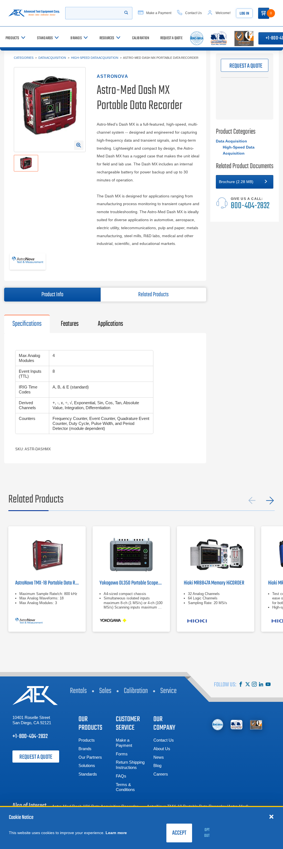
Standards (87, 774)
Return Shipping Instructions (130, 765)
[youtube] (268, 685)
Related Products (153, 294)
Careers (160, 774)
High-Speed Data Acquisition (94, 57)
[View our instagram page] (254, 685)
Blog (157, 765)
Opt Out (206, 833)
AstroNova (112, 76)
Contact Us (163, 740)
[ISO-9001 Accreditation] (256, 724)
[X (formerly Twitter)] (247, 685)
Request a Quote (35, 757)
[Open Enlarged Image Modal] (78, 145)
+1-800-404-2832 (30, 736)
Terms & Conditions (125, 787)
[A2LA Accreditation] (237, 724)
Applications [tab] (110, 323)
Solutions (86, 765)
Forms (122, 754)
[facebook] (240, 685)
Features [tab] (69, 323)
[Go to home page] (34, 13)
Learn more (116, 833)
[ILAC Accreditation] (217, 724)
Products (86, 740)
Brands (84, 748)
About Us (161, 748)
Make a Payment (124, 743)
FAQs (121, 776)
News (158, 757)
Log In (244, 13)
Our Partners (90, 757)
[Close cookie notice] (271, 816)
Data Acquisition (52, 57)
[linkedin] (261, 685)
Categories (23, 57)
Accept (179, 833)
